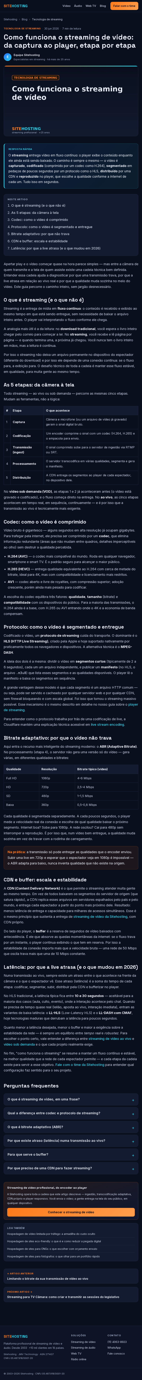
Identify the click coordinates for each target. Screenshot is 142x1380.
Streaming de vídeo (83, 1342)
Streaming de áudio (83, 1347)
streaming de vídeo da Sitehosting (100, 917)
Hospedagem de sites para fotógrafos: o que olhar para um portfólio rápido (53, 1256)
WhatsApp (114, 1347)
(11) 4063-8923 (117, 1342)
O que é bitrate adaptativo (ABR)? (35, 1127)
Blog (103, 6)
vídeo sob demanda (19, 1044)
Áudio (78, 6)
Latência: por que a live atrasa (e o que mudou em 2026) (56, 248)
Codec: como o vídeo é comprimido (39, 220)
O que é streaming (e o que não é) (38, 205)
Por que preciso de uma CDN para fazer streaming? (50, 1168)
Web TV (91, 6)
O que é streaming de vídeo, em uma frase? (44, 1099)
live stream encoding (107, 724)
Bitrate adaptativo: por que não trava (40, 234)
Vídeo (66, 6)
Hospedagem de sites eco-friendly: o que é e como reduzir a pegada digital (54, 1241)
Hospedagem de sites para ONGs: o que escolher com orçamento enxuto (52, 1248)
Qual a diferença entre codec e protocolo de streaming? (54, 1113)
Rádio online (78, 1359)
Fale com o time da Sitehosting (79, 1065)
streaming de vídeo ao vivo (110, 1039)
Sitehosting (10, 19)
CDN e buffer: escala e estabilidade (39, 241)
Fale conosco (116, 1353)
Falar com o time (124, 5)
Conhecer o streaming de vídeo (71, 1212)
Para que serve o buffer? (28, 1154)
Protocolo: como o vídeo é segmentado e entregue (51, 227)
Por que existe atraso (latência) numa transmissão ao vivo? (56, 1141)
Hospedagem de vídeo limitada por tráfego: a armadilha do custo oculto (51, 1233)
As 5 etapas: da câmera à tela (35, 213)
